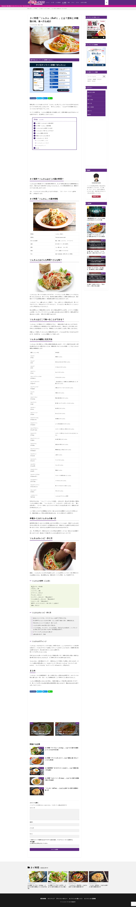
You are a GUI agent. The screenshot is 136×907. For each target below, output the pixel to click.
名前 (31, 822)
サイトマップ (51, 898)
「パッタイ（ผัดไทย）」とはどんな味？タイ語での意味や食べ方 (61, 789)
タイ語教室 (58, 2)
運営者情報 (43, 898)
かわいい (89, 81)
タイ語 (52, 2)
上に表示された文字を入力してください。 (39, 843)
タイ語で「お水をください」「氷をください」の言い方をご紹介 (96, 285)
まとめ (36, 148)
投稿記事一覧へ (96, 196)
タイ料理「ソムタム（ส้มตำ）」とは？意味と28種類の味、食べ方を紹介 (53, 8)
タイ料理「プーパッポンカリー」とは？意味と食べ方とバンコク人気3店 (61, 759)
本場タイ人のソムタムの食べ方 (42, 135)
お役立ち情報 (84, 2)
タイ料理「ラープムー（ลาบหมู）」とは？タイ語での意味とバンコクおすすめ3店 (61, 748)
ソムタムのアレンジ (40, 145)
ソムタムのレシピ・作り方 (41, 138)
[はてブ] (45, 98)
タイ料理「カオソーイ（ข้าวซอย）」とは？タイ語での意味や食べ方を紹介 (62, 779)
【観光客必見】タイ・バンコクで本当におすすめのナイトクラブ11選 (96, 219)
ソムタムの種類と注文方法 (41, 133)
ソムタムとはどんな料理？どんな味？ (43, 128)
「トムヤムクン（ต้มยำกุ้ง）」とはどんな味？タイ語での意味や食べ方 (78, 886)
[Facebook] (33, 98)
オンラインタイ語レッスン (76, 898)
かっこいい (99, 79)
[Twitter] (39, 98)
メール (32, 827)
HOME (30, 8)
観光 (69, 2)
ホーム (47, 2)
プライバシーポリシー (61, 898)
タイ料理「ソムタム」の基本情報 (42, 125)
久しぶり (93, 81)
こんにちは (89, 79)
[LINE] (50, 98)
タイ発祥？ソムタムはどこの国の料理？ (44, 123)
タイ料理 (64, 2)
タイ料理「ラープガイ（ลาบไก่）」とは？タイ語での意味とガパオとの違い (57, 886)
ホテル (77, 2)
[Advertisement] (54, 163)
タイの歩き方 (72, 901)
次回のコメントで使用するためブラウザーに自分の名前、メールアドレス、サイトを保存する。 (52, 839)
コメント (32, 807)
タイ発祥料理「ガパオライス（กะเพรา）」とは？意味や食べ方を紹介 (61, 769)
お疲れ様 (94, 79)
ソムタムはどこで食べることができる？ (44, 130)
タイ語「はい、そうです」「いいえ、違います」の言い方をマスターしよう (96, 252)
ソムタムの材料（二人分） (42, 140)
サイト (31, 833)
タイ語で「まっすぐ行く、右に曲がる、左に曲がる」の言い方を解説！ (95, 268)
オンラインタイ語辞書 (90, 898)
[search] (104, 76)
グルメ (72, 2)
